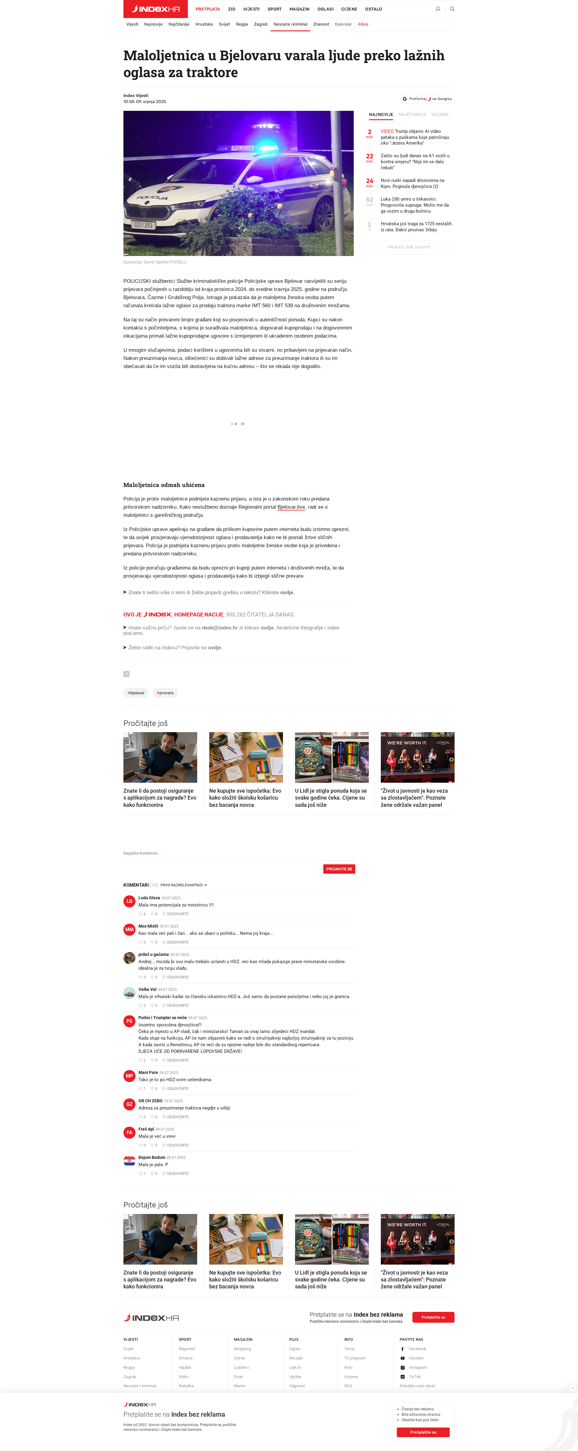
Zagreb (261, 24)
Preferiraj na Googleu (430, 99)
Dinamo (186, 1358)
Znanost (321, 24)
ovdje (267, 628)
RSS (348, 1386)
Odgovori (297, 1386)
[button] (130, 755)
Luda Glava (149, 897)
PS (129, 1021)
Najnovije (153, 24)
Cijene (349, 9)
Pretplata (208, 9)
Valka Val (147, 989)
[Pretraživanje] (450, 9)
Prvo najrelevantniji (181, 885)
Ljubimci (241, 1367)
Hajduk (185, 1367)
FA (129, 1132)
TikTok (415, 1377)
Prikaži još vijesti (409, 247)
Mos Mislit (148, 926)
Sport (275, 9)
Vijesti (251, 9)
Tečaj (349, 1348)
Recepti (296, 1358)
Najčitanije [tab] (413, 115)
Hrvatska (204, 24)
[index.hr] (155, 9)
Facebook (418, 1348)
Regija (242, 24)
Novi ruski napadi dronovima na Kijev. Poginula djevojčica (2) (412, 183)
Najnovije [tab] (381, 115)
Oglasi (326, 9)
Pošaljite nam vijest (417, 1386)
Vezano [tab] (440, 115)
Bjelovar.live (291, 507)
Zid (231, 9)
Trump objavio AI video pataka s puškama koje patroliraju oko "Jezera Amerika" (415, 137)
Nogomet (187, 1348)
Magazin (243, 1339)
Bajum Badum (151, 1157)
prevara (165, 693)
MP (129, 1076)
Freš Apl (146, 1129)
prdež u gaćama (153, 954)
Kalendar (343, 24)
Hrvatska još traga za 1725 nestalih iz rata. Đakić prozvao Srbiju (416, 226)
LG (129, 901)
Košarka (186, 1386)
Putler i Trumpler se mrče (162, 1017)
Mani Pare (148, 1072)
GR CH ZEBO (150, 1100)
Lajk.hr (295, 1367)
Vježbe (295, 1377)
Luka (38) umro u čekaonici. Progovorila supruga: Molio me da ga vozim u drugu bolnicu (415, 205)
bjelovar (136, 693)
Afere (363, 24)
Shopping (242, 1348)
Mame (239, 1386)
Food (238, 1377)
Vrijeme (351, 1377)
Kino (348, 1367)
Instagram (418, 1367)
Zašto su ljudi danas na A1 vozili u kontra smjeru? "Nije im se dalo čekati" (415, 161)
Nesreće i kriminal (290, 24)
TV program (354, 1358)
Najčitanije (179, 24)
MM (129, 929)
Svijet (224, 24)
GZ (129, 1104)
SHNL (184, 1377)
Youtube (416, 1358)
